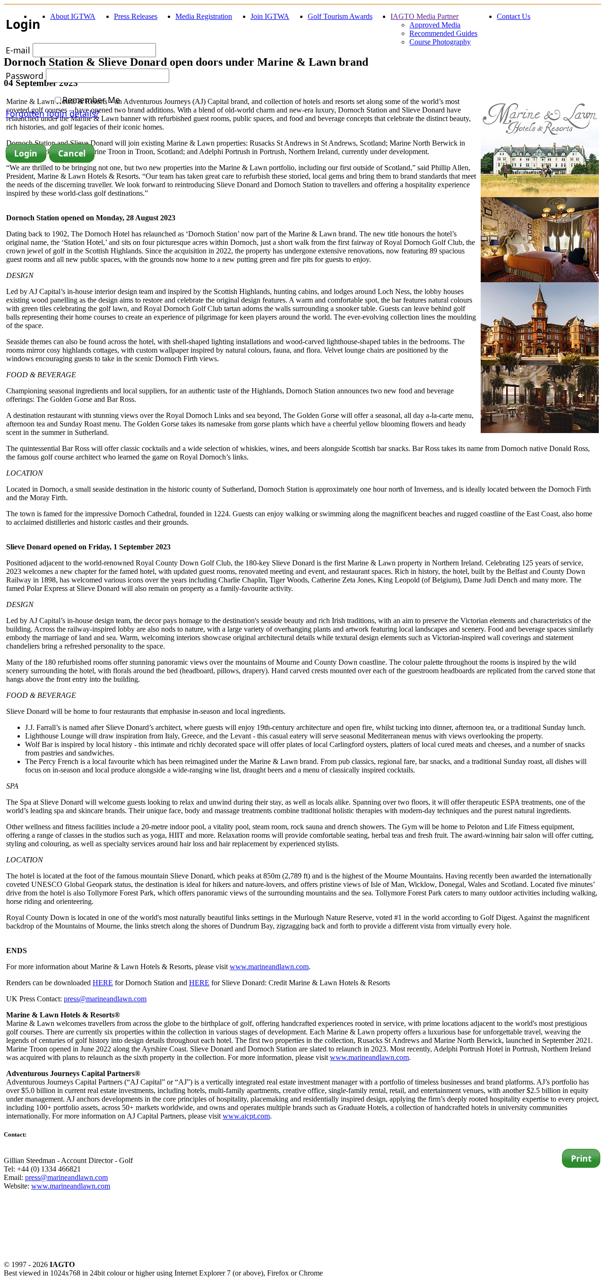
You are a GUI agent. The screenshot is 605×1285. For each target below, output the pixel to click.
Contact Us (513, 16)
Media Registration (203, 16)
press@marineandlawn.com (105, 999)
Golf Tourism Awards (340, 16)
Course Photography (440, 42)
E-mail (18, 50)
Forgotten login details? (52, 113)
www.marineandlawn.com (269, 967)
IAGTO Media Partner (424, 16)
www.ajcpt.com (246, 1116)
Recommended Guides (443, 33)
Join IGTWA (270, 16)
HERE (103, 983)
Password (24, 75)
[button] (26, 153)
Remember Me (91, 99)
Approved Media (434, 25)
